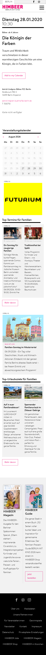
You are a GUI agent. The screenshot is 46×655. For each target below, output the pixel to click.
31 (5, 174)
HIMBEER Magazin (32, 638)
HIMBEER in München (32, 644)
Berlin (8, 2)
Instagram (29, 600)
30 (40, 168)
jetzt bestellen (31, 576)
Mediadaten (29, 609)
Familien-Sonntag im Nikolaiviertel (20, 347)
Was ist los (9, 344)
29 (34, 168)
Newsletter (9, 627)
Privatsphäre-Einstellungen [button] (31, 632)
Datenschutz (8, 632)
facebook (33, 1)
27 (23, 168)
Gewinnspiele (35, 621)
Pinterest (39, 1)
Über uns (15, 609)
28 (29, 168)
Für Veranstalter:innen (14, 621)
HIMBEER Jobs (12, 638)
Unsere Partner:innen (23, 615)
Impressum (37, 627)
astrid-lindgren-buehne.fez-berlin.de (17, 101)
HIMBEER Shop (10, 644)
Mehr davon (10, 303)
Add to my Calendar (13, 76)
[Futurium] (23, 199)
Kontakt (23, 627)
